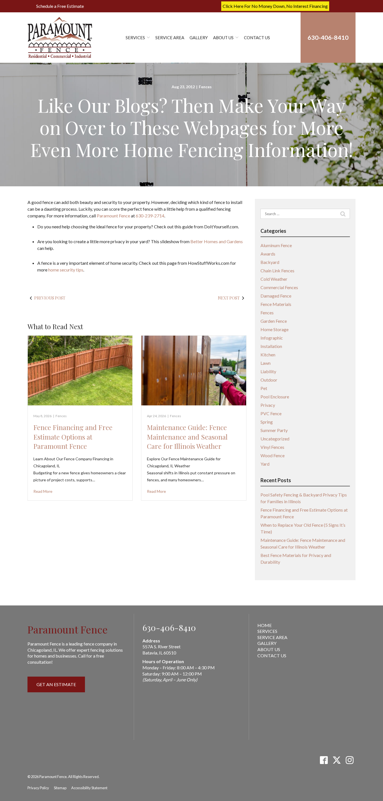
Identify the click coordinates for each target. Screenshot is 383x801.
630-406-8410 (169, 627)
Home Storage (274, 329)
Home (264, 625)
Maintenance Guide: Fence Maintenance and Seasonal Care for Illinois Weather (187, 437)
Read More (42, 491)
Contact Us (257, 37)
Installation (271, 346)
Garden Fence (273, 321)
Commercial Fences (279, 287)
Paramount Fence (113, 215)
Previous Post (49, 298)
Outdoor (268, 379)
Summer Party (274, 430)
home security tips (65, 269)
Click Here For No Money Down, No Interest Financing (275, 6)
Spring (266, 421)
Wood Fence (272, 455)
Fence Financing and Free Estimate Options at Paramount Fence (72, 437)
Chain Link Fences (277, 270)
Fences (205, 86)
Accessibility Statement (89, 788)
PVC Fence (271, 413)
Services (135, 37)
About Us (223, 37)
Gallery (199, 37)
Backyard (269, 262)
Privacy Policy (38, 788)
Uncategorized (274, 438)
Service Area (169, 37)
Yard (264, 463)
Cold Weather (273, 279)
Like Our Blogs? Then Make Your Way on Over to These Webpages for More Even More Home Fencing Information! (191, 127)
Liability (268, 371)
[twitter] (337, 760)
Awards (267, 253)
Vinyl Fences (272, 447)
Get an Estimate (56, 684)
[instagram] (349, 760)
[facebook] (324, 760)
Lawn (265, 363)
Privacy (267, 405)
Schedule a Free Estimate (60, 6)
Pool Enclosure (274, 396)
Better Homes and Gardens (216, 241)
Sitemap (60, 788)
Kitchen (267, 354)
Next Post (229, 298)
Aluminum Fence (276, 245)
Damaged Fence (275, 295)
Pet (263, 388)
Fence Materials (275, 304)
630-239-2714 (150, 215)
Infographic (271, 337)
